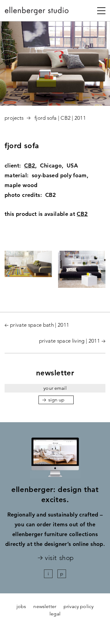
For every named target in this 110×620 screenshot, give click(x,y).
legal (55, 614)
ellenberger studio (37, 12)
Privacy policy (79, 606)
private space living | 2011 (69, 341)
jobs (21, 606)
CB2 (29, 165)
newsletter (44, 606)
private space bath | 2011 (39, 325)
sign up (56, 400)
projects (14, 118)
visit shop (59, 558)
